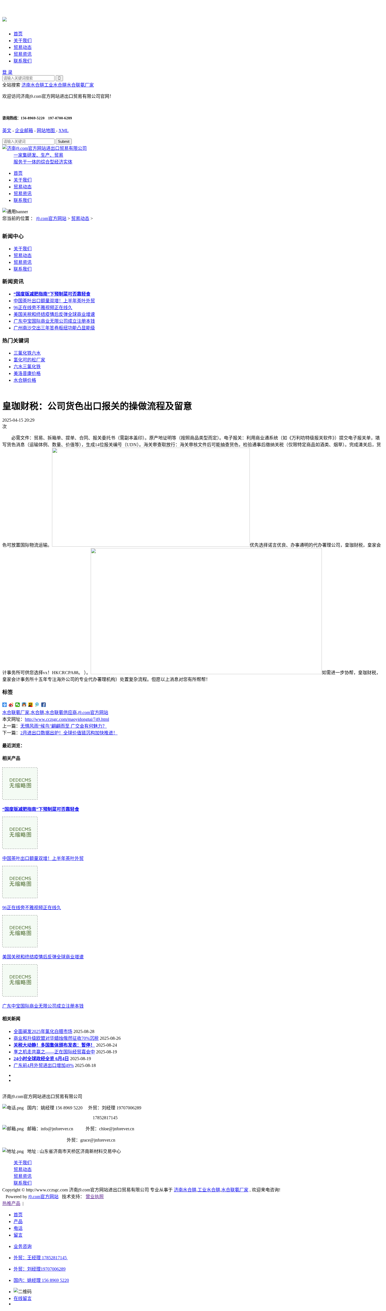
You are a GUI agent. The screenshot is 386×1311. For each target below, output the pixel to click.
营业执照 (95, 1196)
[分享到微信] (17, 704)
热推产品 (11, 1203)
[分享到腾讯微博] (37, 704)
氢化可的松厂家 (29, 359)
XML (63, 130)
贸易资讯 (23, 54)
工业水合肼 (55, 85)
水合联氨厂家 (80, 85)
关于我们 (23, 40)
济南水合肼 (32, 85)
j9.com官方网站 (51, 218)
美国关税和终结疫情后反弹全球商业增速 (54, 314)
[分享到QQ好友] (24, 704)
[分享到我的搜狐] (30, 704)
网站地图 (46, 130)
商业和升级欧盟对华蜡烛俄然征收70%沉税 (56, 1038)
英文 (6, 130)
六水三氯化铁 (27, 366)
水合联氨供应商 (61, 712)
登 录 (7, 72)
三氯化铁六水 (27, 353)
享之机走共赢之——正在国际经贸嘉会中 (54, 1051)
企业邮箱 (24, 130)
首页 (18, 33)
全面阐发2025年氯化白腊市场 (43, 1031)
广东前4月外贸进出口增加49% (44, 1065)
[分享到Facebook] (43, 704)
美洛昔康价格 (27, 373)
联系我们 (23, 61)
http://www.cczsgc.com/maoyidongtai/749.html (67, 719)
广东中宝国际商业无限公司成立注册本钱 (54, 321)
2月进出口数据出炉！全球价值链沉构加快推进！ (69, 732)
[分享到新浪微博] (11, 704)
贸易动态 (23, 47)
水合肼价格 (25, 380)
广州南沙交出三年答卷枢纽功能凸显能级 (54, 327)
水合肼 (37, 712)
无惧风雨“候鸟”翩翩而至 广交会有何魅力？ (63, 726)
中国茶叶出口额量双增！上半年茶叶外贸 (54, 300)
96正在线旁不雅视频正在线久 (43, 307)
